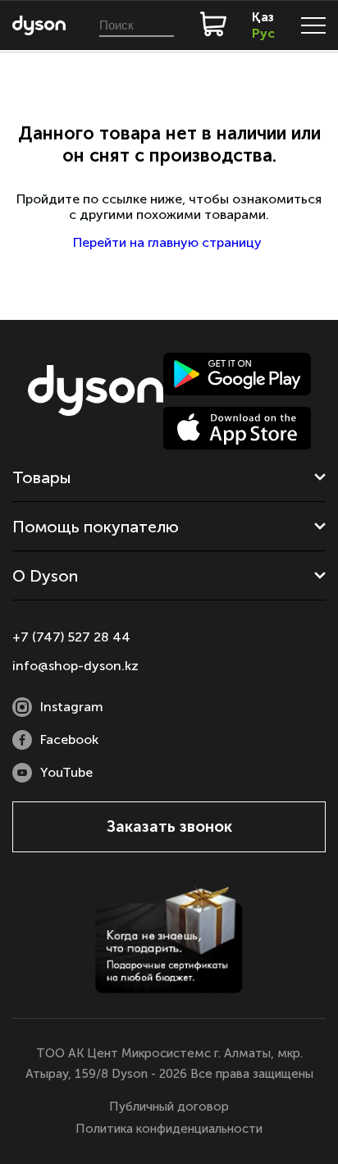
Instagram (71, 706)
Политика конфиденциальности (169, 1128)
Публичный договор (169, 1106)
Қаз (263, 17)
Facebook (69, 739)
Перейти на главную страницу (169, 242)
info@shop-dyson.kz (75, 665)
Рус (263, 33)
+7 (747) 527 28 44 (71, 637)
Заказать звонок (169, 826)
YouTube (66, 772)
